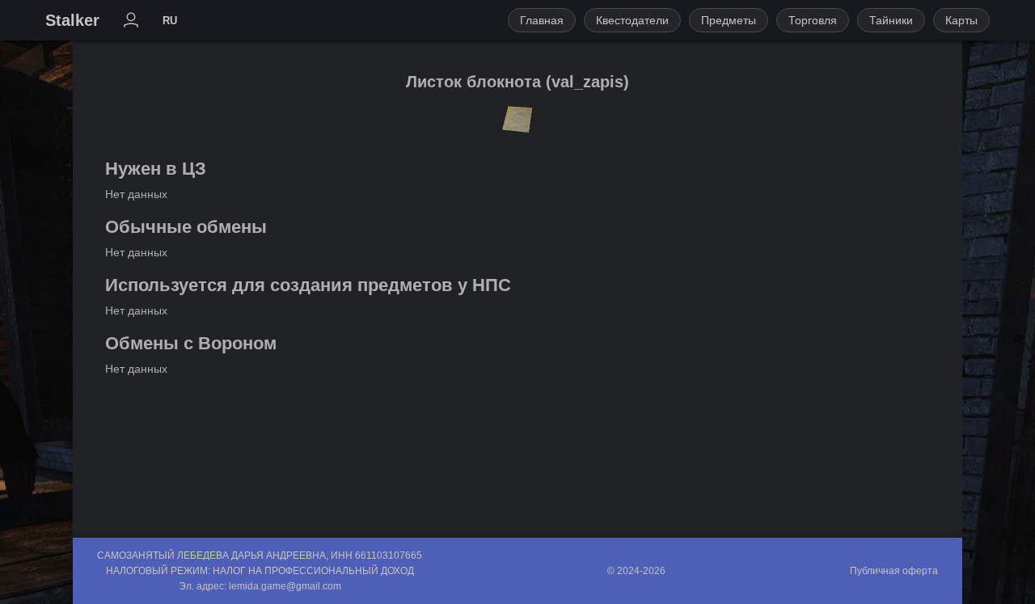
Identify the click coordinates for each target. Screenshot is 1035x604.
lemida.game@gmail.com (285, 586)
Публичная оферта (894, 571)
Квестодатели (632, 20)
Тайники (891, 20)
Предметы (728, 20)
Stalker (72, 20)
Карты (961, 20)
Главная (542, 20)
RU (170, 21)
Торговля (812, 20)
